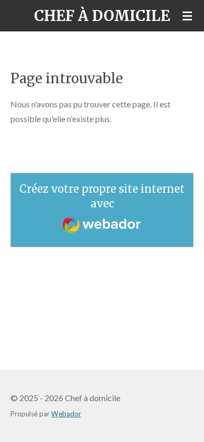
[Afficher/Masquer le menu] (187, 15)
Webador (66, 414)
